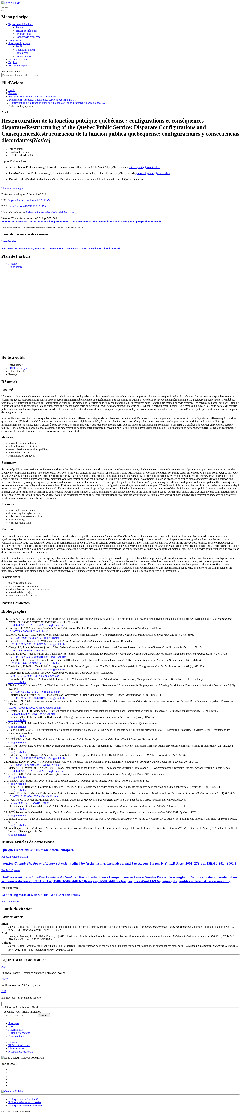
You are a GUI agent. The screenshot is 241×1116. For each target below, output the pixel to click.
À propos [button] (14, 43)
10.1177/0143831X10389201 (24, 691)
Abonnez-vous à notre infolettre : (22, 1011)
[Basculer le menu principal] (2, 10)
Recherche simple (11, 71)
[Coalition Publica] (12, 1091)
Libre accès (22, 52)
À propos (25, 43)
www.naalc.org (220, 881)
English (12, 62)
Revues (20, 27)
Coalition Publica (25, 49)
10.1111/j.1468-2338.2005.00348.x (28, 758)
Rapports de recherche (28, 36)
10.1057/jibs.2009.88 (20, 631)
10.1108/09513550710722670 (25, 764)
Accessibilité (15, 1029)
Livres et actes (23, 33)
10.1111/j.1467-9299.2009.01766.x (28, 644)
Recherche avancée (19, 59)
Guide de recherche (19, 1032)
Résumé (12, 263)
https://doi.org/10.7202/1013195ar (28, 206)
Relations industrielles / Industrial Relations (32, 96)
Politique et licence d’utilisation (25, 1105)
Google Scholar (54, 625)
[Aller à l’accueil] (10, 2)
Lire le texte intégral (12, 188)
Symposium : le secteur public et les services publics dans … (42, 99)
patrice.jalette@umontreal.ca (144, 167)
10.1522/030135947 (19, 802)
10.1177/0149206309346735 (24, 637)
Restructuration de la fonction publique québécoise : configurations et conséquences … (56, 102)
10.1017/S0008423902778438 (25, 707)
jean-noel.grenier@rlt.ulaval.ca (153, 173)
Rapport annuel (24, 55)
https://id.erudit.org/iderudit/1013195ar (29, 200)
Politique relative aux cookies (24, 1102)
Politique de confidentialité (23, 1099)
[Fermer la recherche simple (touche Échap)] (6, 7)
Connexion (14, 40)
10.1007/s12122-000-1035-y (24, 675)
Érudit (19, 46)
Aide (11, 1026)
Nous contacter (16, 1036)
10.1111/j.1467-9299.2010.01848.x (28, 656)
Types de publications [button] (20, 24)
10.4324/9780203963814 (22, 713)
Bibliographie (16, 266)
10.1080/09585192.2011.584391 (26, 625)
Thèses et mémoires (26, 30)
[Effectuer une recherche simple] (2, 7)
